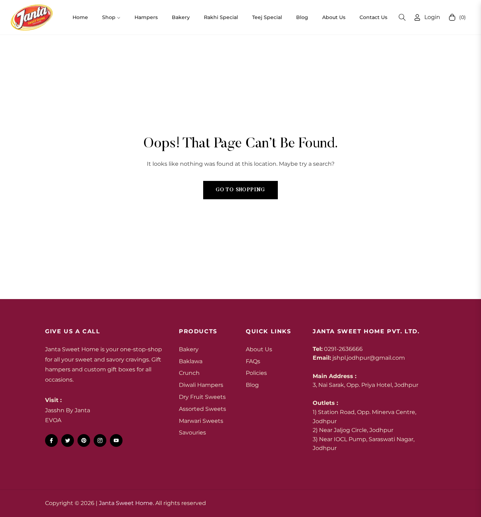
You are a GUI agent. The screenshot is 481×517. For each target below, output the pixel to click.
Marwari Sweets (201, 421)
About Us (259, 349)
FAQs (253, 361)
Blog (252, 385)
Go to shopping (240, 190)
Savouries (192, 432)
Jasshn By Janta (67, 410)
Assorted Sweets (202, 409)
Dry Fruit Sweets (202, 397)
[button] (402, 17)
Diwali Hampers (201, 385)
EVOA (53, 420)
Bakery (189, 349)
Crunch (189, 373)
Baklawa (190, 361)
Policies (256, 373)
